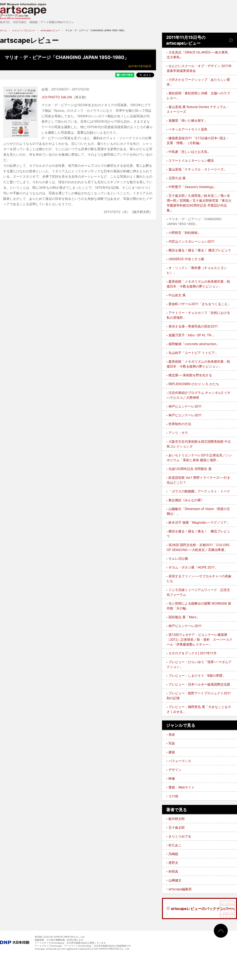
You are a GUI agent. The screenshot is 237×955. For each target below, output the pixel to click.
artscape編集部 (180, 889)
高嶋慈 (173, 854)
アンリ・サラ (178, 433)
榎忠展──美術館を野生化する (190, 375)
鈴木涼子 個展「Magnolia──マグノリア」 (199, 522)
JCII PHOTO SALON (56, 97)
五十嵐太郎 (176, 827)
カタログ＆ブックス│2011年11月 (192, 653)
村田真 (173, 871)
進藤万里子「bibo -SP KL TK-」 (191, 335)
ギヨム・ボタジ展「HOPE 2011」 (193, 567)
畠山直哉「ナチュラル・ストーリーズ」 (197, 169)
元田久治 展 (177, 178)
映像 (171, 778)
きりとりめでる (179, 836)
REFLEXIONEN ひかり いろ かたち (193, 384)
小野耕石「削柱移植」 (184, 233)
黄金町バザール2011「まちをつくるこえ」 (199, 304)
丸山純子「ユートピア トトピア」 (193, 353)
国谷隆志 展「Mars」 (184, 617)
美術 (171, 734)
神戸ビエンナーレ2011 (185, 406)
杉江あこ (174, 845)
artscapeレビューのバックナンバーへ (203, 908)
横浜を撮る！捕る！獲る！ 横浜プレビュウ (199, 250)
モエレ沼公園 (178, 558)
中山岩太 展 (177, 295)
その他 (173, 796)
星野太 (173, 863)
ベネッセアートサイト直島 (187, 129)
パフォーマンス (179, 761)
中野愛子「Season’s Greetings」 (192, 187)
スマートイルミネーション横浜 (191, 160)
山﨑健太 (174, 880)
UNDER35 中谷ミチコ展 (186, 259)
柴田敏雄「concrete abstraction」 (193, 344)
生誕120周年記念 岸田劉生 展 (190, 469)
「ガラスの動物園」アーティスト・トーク (199, 491)
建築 (171, 752)
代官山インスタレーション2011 (191, 241)
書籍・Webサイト (181, 787)
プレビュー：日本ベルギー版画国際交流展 (199, 684)
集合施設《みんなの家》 (186, 500)
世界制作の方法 (179, 424)
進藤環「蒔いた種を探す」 (187, 120)
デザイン (174, 770)
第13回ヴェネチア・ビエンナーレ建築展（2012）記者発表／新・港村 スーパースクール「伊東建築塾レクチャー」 (199, 639)
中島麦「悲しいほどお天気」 (189, 152)
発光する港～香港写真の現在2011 (193, 326)
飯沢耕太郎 (176, 819)
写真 (171, 743)
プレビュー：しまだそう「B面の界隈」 (197, 675)
